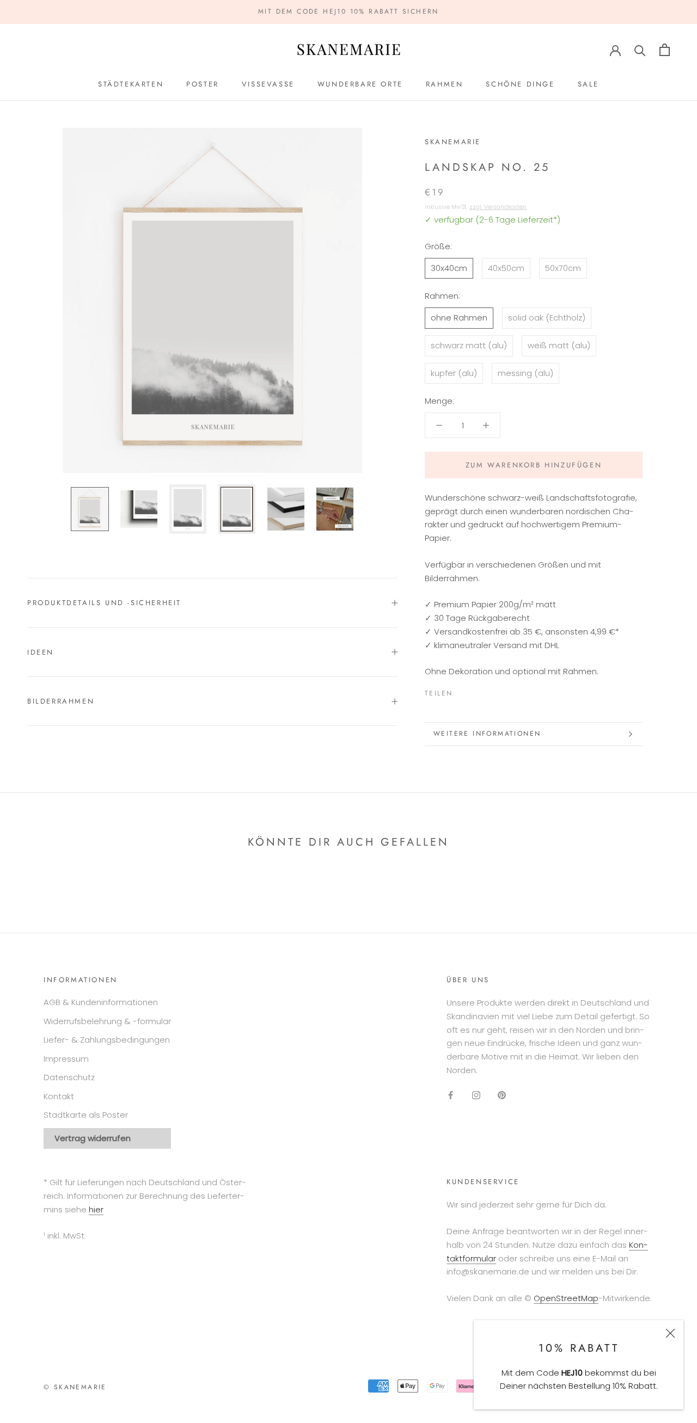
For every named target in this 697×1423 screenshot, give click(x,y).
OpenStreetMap (566, 1298)
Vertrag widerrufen (92, 1138)
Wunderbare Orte (360, 84)
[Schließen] (670, 1333)
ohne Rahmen (459, 317)
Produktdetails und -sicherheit (104, 602)
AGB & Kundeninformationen (101, 1002)
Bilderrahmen (60, 701)
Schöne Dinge (520, 84)
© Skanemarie (75, 1387)
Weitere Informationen (487, 733)
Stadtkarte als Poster (86, 1114)
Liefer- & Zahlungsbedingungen (107, 1039)
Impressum (66, 1058)
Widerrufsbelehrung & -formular (107, 1021)
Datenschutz (69, 1077)
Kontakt (59, 1096)
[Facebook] (463, 691)
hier (96, 1209)
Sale (588, 84)
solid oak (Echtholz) (546, 317)
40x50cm (506, 268)
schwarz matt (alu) (469, 345)
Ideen (40, 652)
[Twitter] (477, 691)
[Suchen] (640, 50)
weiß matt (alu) (559, 345)
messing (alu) (525, 373)
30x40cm (449, 268)
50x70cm (563, 268)
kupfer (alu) (454, 373)
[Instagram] (476, 1095)
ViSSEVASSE (268, 84)
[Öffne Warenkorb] (664, 50)
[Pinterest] (491, 691)
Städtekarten (130, 84)
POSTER (202, 84)
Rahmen (444, 84)
